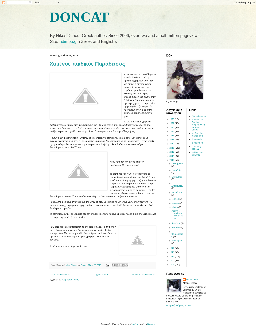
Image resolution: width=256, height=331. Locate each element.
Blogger (151, 324)
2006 (172, 264)
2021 (172, 127)
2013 (172, 160)
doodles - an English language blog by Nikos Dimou (198, 124)
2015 (172, 152)
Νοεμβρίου (177, 170)
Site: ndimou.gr (199, 116)
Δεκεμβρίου (177, 163)
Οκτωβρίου (177, 177)
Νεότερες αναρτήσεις (60, 274)
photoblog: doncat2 (197, 147)
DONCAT (79, 17)
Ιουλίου (175, 199)
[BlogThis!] (116, 265)
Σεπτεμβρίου (177, 186)
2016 (172, 148)
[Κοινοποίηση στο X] (120, 265)
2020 (172, 131)
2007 (172, 260)
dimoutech (197, 139)
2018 (172, 139)
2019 (172, 135)
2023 (172, 119)
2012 (172, 248)
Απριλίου (176, 223)
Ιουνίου (175, 203)
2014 (172, 156)
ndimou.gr (69, 41)
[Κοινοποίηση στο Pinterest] (126, 265)
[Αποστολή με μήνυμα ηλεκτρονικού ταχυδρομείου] (113, 265)
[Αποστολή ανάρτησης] (107, 265)
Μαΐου (175, 207)
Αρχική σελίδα (101, 274)
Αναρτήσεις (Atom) (70, 280)
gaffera (136, 324)
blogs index (197, 143)
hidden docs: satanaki (198, 153)
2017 (172, 143)
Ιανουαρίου (177, 240)
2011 (172, 252)
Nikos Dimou (192, 279)
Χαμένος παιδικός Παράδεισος (87, 64)
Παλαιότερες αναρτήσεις (143, 274)
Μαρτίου (176, 227)
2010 (172, 256)
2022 (172, 123)
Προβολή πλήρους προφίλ (178, 305)
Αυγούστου (177, 192)
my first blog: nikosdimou (198, 134)
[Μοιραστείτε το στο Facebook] (123, 265)
